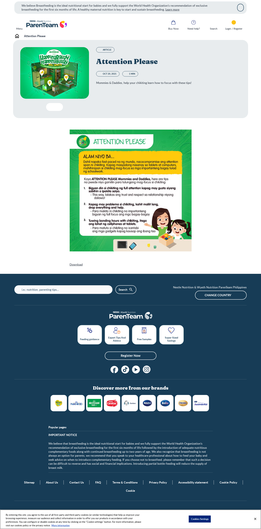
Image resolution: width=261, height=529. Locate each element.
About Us (52, 482)
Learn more (172, 9)
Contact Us (76, 482)
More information (60, 525)
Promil (183, 403)
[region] (130, 519)
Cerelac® (112, 403)
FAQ (98, 482)
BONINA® (165, 403)
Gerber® (130, 403)
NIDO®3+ (59, 403)
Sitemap (29, 482)
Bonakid (147, 403)
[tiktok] (125, 369)
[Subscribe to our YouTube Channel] (136, 369)
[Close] (240, 7)
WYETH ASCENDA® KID (201, 403)
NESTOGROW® (94, 403)
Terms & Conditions (125, 482)
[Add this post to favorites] (50, 107)
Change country (218, 295)
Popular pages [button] (57, 427)
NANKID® (76, 403)
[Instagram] (147, 369)
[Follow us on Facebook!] (114, 369)
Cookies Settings (200, 519)
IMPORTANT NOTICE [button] (62, 435)
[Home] (46, 24)
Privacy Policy (158, 482)
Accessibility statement (193, 482)
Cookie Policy (228, 482)
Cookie (130, 491)
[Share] (57, 107)
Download (76, 264)
